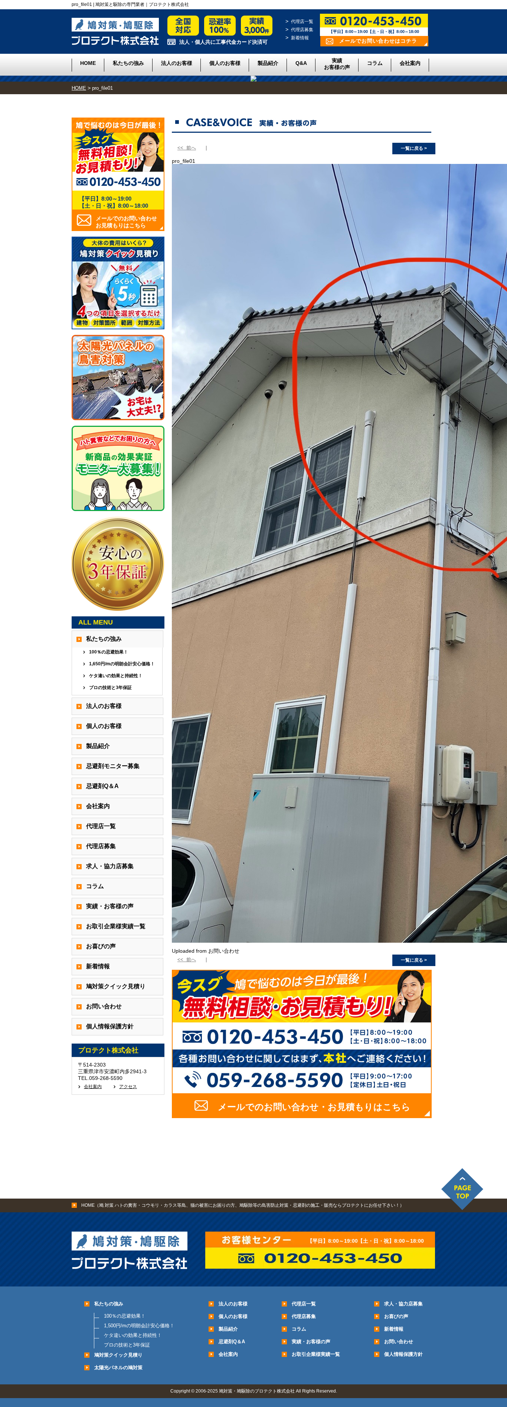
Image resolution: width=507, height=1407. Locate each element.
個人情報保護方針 (110, 1026)
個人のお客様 (225, 63)
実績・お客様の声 (110, 906)
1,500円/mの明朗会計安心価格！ (139, 1325)
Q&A (301, 63)
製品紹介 (268, 63)
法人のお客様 (176, 63)
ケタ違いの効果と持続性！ (116, 675)
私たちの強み (128, 63)
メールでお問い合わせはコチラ (378, 41)
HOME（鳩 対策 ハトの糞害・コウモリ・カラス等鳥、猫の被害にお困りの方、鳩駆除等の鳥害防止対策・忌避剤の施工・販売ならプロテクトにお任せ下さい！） (242, 1205)
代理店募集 (302, 29)
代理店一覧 (302, 21)
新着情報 (300, 37)
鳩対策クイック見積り (115, 986)
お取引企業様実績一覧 (115, 926)
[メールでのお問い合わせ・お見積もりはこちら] (302, 1115)
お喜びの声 (101, 946)
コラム (375, 63)
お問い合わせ (104, 1006)
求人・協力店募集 (110, 866)
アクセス (128, 1086)
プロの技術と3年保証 (110, 687)
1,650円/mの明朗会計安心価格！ (122, 663)
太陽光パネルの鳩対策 (118, 1367)
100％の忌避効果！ (108, 652)
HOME (88, 63)
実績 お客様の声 (337, 63)
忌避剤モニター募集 (113, 766)
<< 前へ (186, 148)
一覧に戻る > (414, 148)
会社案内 (410, 63)
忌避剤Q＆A (102, 786)
